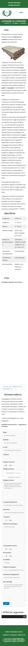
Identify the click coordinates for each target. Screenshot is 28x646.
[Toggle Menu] (24, 616)
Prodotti (6, 635)
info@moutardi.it (14, 5)
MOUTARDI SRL (18, 639)
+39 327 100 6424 (14, 3)
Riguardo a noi (16, 632)
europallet (10, 88)
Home (7, 632)
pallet (3, 88)
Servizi (14, 635)
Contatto (21, 635)
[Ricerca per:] (25, 12)
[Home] (2, 23)
